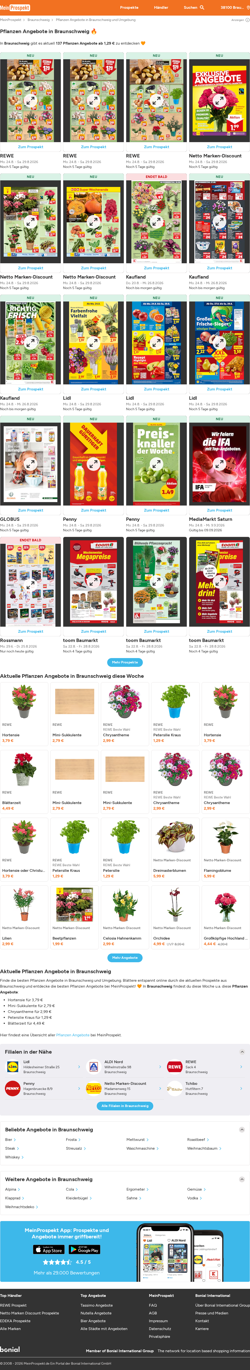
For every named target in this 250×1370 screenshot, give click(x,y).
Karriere (202, 1328)
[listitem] (24, 714)
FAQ (153, 1305)
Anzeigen (237, 20)
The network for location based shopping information (204, 1351)
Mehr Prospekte (125, 662)
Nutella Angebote (96, 1313)
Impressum (158, 1321)
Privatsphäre (159, 1336)
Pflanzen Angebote (73, 1035)
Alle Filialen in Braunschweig (125, 1106)
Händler (161, 7)
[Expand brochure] (30, 100)
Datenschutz (160, 1328)
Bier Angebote (93, 1321)
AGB (153, 1313)
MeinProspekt (10, 20)
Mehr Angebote (125, 958)
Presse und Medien (211, 1313)
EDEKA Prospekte (15, 1321)
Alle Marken (10, 1328)
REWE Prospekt (13, 1305)
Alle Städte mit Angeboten (104, 1328)
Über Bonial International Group (222, 1305)
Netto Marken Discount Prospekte (29, 1313)
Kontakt (202, 1321)
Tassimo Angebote (97, 1305)
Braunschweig (39, 20)
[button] (30, 110)
